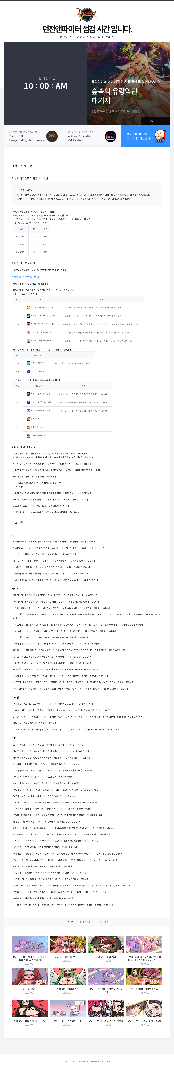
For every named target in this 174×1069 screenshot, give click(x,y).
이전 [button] (144, 121)
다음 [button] (158, 121)
